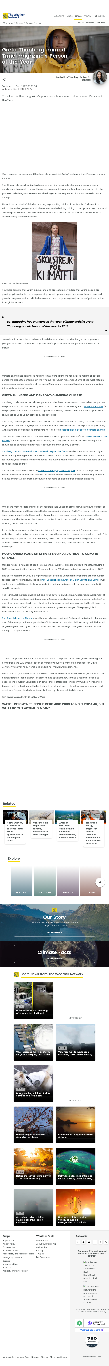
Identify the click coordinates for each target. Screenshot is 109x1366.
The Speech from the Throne (17, 618)
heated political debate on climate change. (82, 429)
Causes (29, 23)
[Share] (4, 80)
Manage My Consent (12, 1257)
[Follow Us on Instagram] (83, 1242)
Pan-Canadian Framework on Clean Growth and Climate (71, 579)
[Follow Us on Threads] (100, 1242)
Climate (19, 23)
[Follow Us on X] (106, 1242)
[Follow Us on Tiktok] (95, 1242)
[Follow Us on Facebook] (78, 1242)
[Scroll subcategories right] (100, 882)
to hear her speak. (93, 406)
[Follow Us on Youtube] (89, 1242)
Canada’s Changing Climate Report (56, 470)
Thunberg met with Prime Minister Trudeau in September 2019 (34, 451)
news (10, 23)
